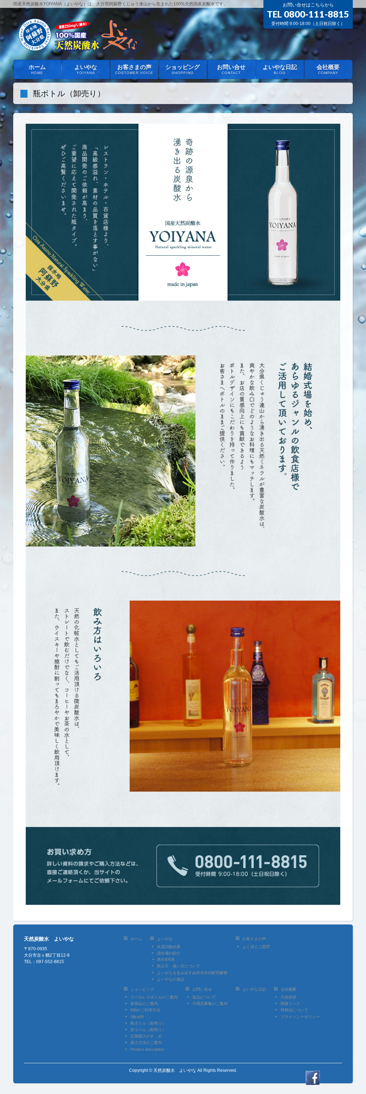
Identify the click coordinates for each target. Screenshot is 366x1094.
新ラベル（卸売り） (148, 1029)
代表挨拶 (288, 997)
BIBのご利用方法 (145, 1010)
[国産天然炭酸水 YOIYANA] (80, 46)
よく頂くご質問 (256, 947)
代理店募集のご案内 (210, 1003)
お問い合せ (202, 989)
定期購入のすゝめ (146, 1036)
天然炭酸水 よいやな (174, 1070)
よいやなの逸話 (170, 979)
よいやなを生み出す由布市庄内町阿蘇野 (192, 973)
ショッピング (142, 989)
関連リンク (290, 1003)
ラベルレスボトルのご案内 (154, 997)
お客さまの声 (254, 939)
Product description (147, 1049)
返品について (204, 997)
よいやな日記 (254, 989)
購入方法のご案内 (146, 1042)
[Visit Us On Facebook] (312, 1081)
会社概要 (288, 989)
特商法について (294, 1010)
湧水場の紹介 (168, 953)
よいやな (165, 939)
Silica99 (137, 1017)
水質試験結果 (168, 947)
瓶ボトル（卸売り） (148, 1023)
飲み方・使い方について (178, 966)
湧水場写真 (166, 959)
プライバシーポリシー (300, 1017)
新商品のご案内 (144, 1003)
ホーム (136, 939)
